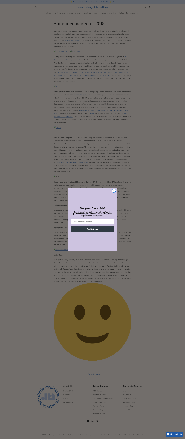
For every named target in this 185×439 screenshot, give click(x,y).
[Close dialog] (114, 191)
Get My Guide (92, 229)
